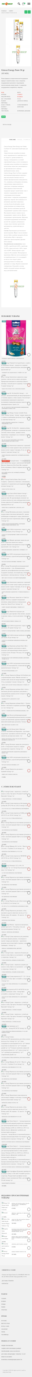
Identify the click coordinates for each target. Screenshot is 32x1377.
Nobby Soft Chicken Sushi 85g (10, 774)
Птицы (3, 1304)
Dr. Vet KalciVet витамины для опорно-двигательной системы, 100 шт (13, 440)
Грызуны (4, 1309)
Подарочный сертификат (9, 1183)
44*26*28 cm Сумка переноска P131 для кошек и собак (14, 997)
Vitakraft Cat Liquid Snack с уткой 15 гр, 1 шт (14, 372)
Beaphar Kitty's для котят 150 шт (11, 698)
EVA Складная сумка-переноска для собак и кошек (16, 1057)
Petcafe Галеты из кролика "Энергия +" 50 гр (13, 561)
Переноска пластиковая (8, 920)
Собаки (3, 1298)
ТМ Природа (5, 1334)
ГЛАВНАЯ (4, 11)
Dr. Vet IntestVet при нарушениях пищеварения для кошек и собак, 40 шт (15, 408)
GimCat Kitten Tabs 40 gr (8, 489)
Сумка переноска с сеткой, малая (11, 1021)
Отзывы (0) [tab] (26, 139)
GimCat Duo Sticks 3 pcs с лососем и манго (13, 388)
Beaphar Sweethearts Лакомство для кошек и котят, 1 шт (14, 752)
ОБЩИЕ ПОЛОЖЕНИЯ (7, 1345)
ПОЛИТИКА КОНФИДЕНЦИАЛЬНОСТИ (11, 1359)
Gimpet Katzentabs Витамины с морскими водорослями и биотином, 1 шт (13, 524)
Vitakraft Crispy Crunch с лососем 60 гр (13, 358)
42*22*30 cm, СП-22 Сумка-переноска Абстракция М (15, 808)
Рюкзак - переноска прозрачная (10, 932)
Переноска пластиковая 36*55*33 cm (12, 1067)
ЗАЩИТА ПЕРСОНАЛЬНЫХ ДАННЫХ (11, 1348)
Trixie (3, 1332)
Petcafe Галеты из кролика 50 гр (10, 764)
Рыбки (3, 1307)
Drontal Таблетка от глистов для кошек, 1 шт (21, 1214)
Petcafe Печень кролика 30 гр (9, 670)
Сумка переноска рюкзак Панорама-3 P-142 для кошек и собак (14, 1032)
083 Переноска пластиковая (9, 884)
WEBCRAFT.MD (7, 1372)
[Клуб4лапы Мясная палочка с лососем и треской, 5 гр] (29, 12)
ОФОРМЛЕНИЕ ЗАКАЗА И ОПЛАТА (10, 1351)
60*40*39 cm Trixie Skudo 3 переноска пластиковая (15, 1166)
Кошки (20, 96)
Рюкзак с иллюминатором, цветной (12, 948)
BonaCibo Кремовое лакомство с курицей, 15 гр (14, 549)
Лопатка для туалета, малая (19, 1244)
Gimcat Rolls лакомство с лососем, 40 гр (13, 507)
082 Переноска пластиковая (9, 896)
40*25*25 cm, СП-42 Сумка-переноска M (12, 818)
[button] (19, 4)
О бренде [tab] (19, 139)
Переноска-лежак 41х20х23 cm (10, 1102)
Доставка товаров (8, 1280)
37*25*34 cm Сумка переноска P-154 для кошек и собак (14, 984)
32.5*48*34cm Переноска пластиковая (12, 872)
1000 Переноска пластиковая (9, 841)
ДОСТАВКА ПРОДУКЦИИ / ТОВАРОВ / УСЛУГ (13, 1354)
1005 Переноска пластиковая (9, 830)
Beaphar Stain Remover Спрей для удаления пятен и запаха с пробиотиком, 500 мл (21, 1230)
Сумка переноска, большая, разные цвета (13, 960)
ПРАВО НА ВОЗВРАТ (6, 1356)
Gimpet (11, 11)
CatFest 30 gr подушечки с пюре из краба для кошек (16, 630)
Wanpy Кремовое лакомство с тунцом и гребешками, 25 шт (13, 423)
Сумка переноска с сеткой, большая (12, 798)
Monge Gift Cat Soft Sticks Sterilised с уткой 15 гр (15, 684)
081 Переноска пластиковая (9, 1079)
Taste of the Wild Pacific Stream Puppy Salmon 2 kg (20, 1220)
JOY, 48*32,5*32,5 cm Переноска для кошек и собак (15, 906)
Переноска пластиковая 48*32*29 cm (12, 1116)
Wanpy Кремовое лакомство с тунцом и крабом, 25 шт (15, 592)
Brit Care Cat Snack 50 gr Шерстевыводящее (14, 577)
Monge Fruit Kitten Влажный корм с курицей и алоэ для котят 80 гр (21, 1237)
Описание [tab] (12, 139)
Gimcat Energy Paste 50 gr (19, 1251)
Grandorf (4, 1329)
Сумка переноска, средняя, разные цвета (13, 972)
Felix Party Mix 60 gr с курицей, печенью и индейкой (13, 473)
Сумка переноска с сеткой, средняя (11, 1009)
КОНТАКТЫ (5, 1283)
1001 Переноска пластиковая (9, 1090)
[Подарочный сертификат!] (25, 12)
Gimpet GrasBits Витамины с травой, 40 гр (13, 607)
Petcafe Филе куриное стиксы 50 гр (11, 621)
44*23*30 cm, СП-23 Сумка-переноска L (12, 861)
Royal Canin (5, 1326)
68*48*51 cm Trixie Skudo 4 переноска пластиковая (15, 1141)
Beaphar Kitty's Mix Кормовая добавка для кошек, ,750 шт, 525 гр (15, 658)
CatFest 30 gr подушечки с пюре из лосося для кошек (14, 535)
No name (4, 1320)
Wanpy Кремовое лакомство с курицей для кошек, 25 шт (15, 456)
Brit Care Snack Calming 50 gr (10, 724)
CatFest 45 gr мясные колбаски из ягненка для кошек (14, 641)
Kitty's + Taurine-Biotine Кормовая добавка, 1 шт (15, 710)
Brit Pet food (5, 1323)
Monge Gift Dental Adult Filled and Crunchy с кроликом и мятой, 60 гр (14, 739)
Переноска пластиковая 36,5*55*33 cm (12, 851)
